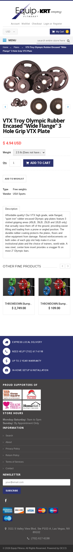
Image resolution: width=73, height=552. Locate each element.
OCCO (63, 548)
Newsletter (11, 474)
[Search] (68, 41)
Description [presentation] (11, 208)
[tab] (11, 209)
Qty (5, 163)
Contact (9, 468)
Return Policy (12, 455)
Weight (7, 152)
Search (9, 435)
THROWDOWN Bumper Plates (54, 303)
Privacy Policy (13, 448)
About (9, 442)
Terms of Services (15, 462)
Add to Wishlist (14, 178)
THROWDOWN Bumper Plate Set (19, 303)
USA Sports (19, 193)
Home (5, 47)
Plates (16, 47)
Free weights (20, 189)
